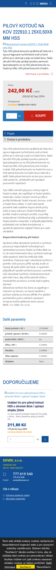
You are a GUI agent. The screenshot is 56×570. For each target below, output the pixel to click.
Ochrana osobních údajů (18, 495)
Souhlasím (25, 567)
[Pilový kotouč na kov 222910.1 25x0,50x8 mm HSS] (28, 45)
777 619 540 (23, 474)
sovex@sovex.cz (21, 480)
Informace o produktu (37, 74)
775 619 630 (18, 477)
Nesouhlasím (44, 567)
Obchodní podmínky (15, 498)
